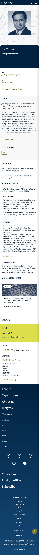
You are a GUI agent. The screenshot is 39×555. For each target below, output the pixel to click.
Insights (7, 408)
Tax (4, 152)
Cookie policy (19, 522)
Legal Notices (9, 544)
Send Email (6, 333)
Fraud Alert (19, 526)
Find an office (11, 480)
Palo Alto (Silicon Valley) (12, 89)
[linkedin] (8, 456)
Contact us (9, 474)
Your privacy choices (19, 514)
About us (8, 401)
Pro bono (5, 446)
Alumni (4, 441)
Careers (7, 414)
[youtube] (25, 463)
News (4, 425)
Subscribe (8, 486)
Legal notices (19, 518)
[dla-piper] (7, 2)
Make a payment (18, 530)
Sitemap (18, 535)
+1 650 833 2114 (7, 83)
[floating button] (34, 531)
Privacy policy (19, 511)
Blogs (4, 436)
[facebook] (14, 463)
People (6, 389)
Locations (5, 420)
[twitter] (19, 456)
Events (4, 430)
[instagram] (30, 456)
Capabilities (10, 395)
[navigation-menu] (36, 2)
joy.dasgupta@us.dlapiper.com (12, 75)
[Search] (30, 2)
